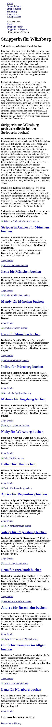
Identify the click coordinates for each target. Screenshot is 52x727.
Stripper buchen (14, 9)
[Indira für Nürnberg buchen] (15, 360)
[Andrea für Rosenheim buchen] (16, 601)
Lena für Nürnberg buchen (21, 689)
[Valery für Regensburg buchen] (16, 526)
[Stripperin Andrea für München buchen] (20, 221)
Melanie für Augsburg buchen (23, 399)
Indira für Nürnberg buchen (22, 366)
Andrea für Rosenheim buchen (24, 607)
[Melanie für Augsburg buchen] (16, 393)
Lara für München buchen (20, 334)
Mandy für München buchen (22, 301)
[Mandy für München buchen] (15, 295)
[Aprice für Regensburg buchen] (16, 488)
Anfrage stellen (14, 16)
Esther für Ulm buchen (18, 464)
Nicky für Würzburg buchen (22, 432)
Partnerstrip (12, 11)
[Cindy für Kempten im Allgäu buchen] (19, 639)
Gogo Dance (13, 14)
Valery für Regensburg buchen (24, 532)
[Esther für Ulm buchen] (12, 458)
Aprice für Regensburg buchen (24, 494)
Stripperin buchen (15, 6)
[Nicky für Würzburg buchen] (15, 425)
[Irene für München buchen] (14, 265)
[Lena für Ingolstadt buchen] (14, 563)
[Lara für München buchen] (14, 328)
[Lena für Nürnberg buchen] (14, 683)
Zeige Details (7, 260)
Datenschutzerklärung (11, 723)
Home (10, 3)
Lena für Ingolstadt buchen (21, 570)
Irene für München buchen (21, 271)
